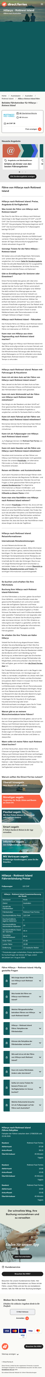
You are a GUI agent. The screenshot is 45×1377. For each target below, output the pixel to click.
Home (4, 96)
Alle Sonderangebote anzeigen (22, 176)
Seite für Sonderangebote (31, 261)
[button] (23, 980)
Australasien (16, 96)
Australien (29, 96)
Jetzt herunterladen (22, 1257)
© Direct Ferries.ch (7, 1362)
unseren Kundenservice (11, 485)
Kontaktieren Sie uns (8, 1369)
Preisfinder (22, 461)
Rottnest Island (7, 99)
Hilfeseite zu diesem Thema (13, 493)
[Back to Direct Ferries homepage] (14, 4)
